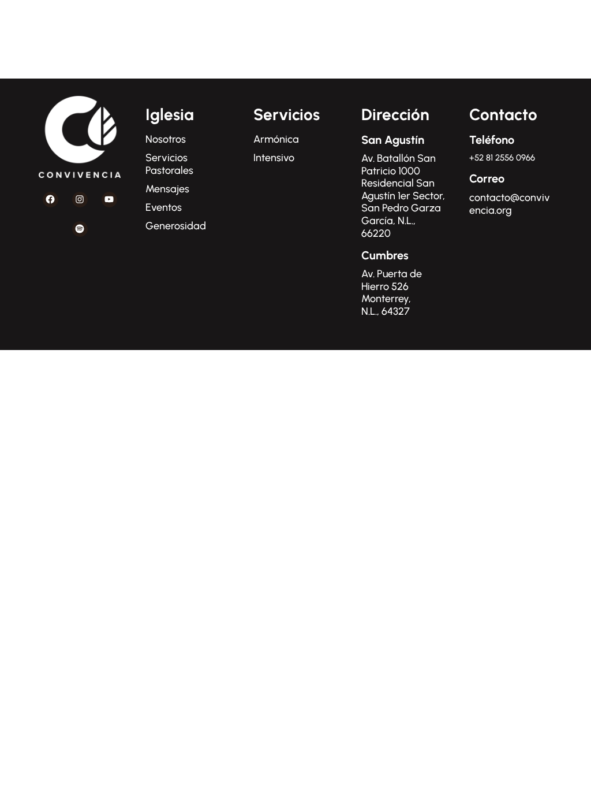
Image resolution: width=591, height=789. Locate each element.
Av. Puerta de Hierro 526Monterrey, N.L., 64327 (391, 292)
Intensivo (273, 157)
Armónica (276, 139)
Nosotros (165, 139)
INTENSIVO (539, 26)
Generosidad (175, 225)
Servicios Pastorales (169, 164)
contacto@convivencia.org (509, 204)
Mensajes (167, 189)
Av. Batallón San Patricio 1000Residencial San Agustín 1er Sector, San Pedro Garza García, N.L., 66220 (403, 196)
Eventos (163, 207)
